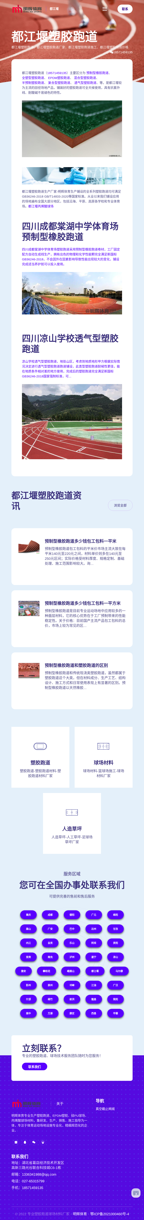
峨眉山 (70, 971)
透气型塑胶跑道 (85, 83)
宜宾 (28, 957)
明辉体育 (80, 1214)
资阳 (115, 942)
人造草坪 (72, 829)
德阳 (72, 914)
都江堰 (54, 9)
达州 (93, 928)
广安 (50, 928)
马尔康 (119, 971)
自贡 (50, 942)
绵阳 (115, 914)
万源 (50, 1013)
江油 (93, 985)
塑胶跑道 (40, 763)
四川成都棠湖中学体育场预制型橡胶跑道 (70, 232)
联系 (125, 9)
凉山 (115, 957)
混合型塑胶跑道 (85, 78)
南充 (50, 957)
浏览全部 (120, 505)
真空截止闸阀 (105, 1109)
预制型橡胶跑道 (97, 73)
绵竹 (50, 999)
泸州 (72, 957)
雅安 (23, 971)
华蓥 (115, 1013)
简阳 (115, 999)
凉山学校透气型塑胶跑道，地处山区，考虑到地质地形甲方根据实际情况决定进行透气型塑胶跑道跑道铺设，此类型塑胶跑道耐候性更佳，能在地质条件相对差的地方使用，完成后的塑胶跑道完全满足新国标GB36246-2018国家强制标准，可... (71, 369)
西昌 (93, 1013)
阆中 (28, 1013)
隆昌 (93, 999)
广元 (93, 914)
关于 (59, 1104)
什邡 (28, 999)
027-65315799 (33, 1181)
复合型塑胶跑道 (59, 83)
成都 (50, 914)
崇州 (50, 985)
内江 (28, 942)
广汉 (115, 985)
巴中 (72, 928)
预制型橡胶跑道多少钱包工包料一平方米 (83, 603)
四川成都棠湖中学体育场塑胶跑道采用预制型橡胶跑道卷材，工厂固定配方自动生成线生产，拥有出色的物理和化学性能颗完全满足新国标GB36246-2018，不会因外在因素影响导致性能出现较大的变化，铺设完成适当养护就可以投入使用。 (71, 257)
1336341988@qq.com (39, 1174)
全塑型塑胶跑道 (33, 78)
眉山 (28, 928)
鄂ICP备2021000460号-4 (109, 1214)
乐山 (72, 942)
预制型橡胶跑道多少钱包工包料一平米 (80, 541)
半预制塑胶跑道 (33, 83)
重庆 (28, 914)
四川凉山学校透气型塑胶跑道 (70, 344)
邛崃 (72, 985)
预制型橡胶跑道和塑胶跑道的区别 (76, 665)
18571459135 (123, 52)
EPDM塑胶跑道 (59, 78)
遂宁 (93, 957)
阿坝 (93, 942)
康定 (72, 1013)
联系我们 (34, 1067)
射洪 (72, 999)
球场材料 (103, 763)
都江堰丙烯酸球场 (41, 206)
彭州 (28, 985)
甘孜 (115, 928)
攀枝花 (46, 971)
